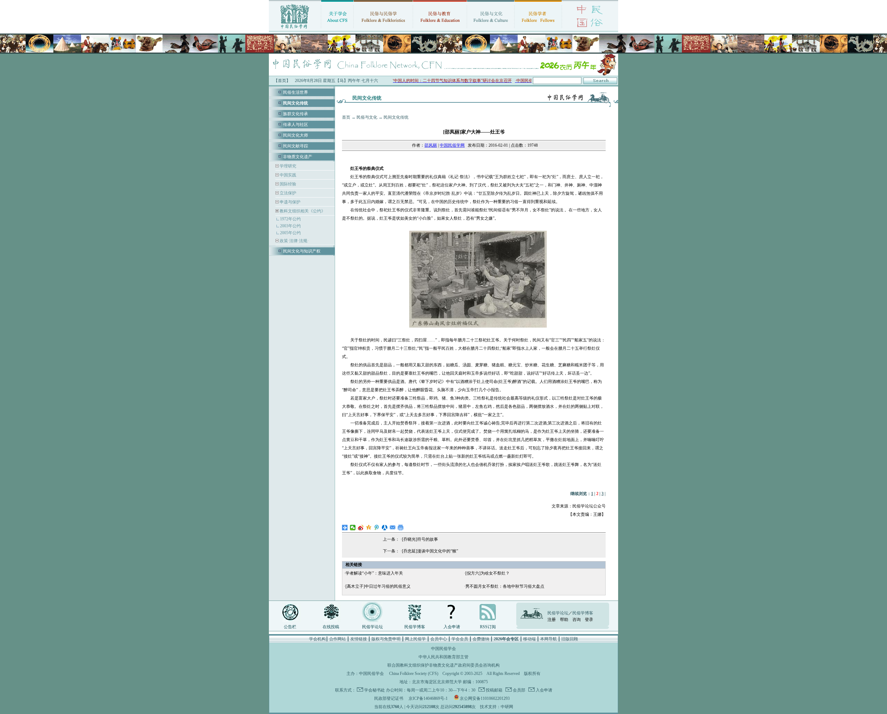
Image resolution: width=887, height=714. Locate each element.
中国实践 (287, 175)
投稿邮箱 (493, 690)
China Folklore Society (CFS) (413, 673)
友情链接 (358, 639)
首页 (346, 117)
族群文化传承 (295, 113)
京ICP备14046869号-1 (428, 698)
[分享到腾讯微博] (377, 527)
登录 (589, 619)
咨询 (576, 619)
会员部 (518, 690)
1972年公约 (290, 219)
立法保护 (287, 193)
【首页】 (282, 80)
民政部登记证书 (388, 698)
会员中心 (438, 639)
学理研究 (287, 166)
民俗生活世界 (295, 92)
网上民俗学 (415, 639)
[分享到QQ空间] (369, 527)
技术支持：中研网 (496, 706)
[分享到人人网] (385, 527)
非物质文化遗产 (297, 156)
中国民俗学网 (452, 145)
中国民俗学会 (371, 673)
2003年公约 (290, 225)
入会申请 (452, 626)
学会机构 (317, 639)
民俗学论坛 (372, 626)
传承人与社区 (295, 124)
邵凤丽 (430, 145)
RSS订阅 (488, 626)
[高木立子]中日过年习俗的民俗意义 (378, 586)
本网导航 (548, 639)
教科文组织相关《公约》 (302, 211)
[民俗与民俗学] (383, 29)
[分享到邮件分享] (393, 527)
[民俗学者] (538, 29)
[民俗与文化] (490, 29)
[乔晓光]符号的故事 (420, 539)
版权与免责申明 (386, 639)
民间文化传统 (396, 117)
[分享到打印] (401, 527)
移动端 (529, 639)
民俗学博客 (414, 626)
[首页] (295, 29)
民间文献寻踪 (295, 146)
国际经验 (287, 184)
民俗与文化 (367, 117)
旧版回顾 (569, 639)
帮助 (564, 619)
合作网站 (337, 639)
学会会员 (459, 639)
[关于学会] (337, 29)
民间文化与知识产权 (301, 251)
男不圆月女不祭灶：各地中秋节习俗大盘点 (504, 586)
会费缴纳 (481, 639)
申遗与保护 (289, 202)
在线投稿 (331, 626)
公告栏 (290, 626)
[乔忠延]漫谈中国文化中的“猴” (430, 551)
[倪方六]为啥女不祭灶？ (487, 573)
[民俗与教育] (440, 29)
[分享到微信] (353, 527)
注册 (551, 619)
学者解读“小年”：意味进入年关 (374, 573)
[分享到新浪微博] (361, 527)
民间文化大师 (295, 135)
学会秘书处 (374, 690)
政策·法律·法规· (294, 240)
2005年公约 (290, 232)
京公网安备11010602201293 (485, 698)
